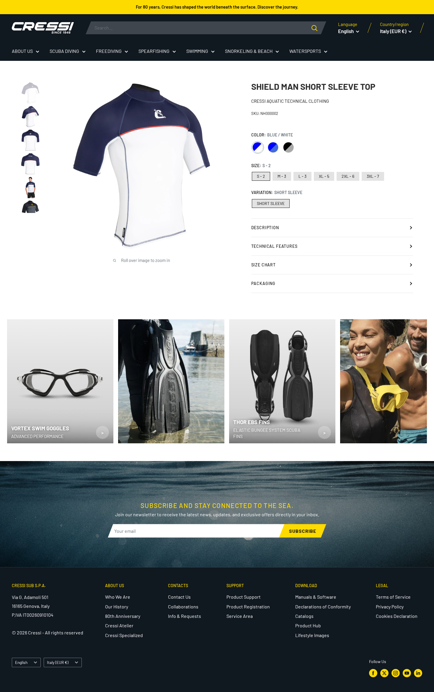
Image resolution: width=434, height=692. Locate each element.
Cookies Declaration (396, 616)
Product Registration (248, 606)
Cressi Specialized (124, 635)
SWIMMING (197, 51)
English (21, 662)
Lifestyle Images (312, 635)
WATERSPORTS (305, 51)
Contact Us (179, 597)
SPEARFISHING (153, 51)
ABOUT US (22, 51)
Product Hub (308, 625)
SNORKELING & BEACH (249, 51)
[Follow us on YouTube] (407, 673)
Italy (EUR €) (57, 662)
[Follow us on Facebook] (373, 673)
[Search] (318, 27)
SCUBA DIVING (64, 51)
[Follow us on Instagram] (395, 673)
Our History (116, 606)
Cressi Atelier (119, 625)
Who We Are (117, 597)
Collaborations (183, 606)
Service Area (239, 616)
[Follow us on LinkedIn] (418, 673)
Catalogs (304, 616)
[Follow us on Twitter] (384, 673)
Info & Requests (184, 616)
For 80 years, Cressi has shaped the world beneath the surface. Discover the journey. (217, 6)
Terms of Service (393, 597)
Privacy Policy (390, 606)
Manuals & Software (315, 597)
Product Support (243, 597)
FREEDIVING (109, 51)
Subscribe (302, 531)
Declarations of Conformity (323, 606)
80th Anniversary (122, 616)
